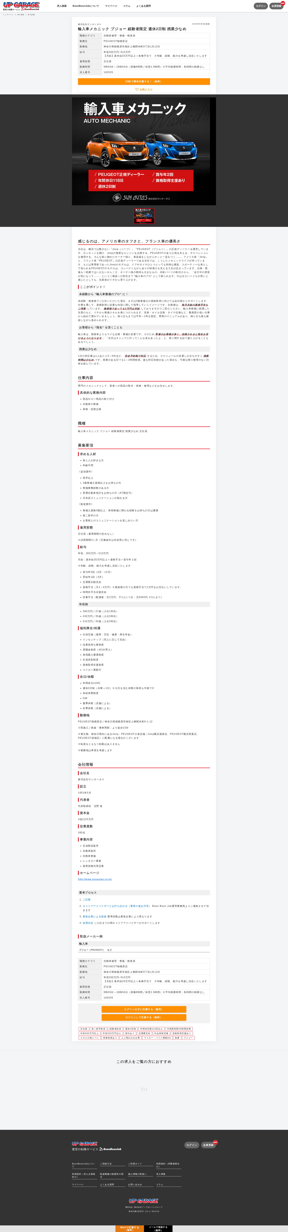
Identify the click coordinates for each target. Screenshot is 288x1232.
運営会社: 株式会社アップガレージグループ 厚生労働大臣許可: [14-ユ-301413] (144, 1209)
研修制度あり (110, 1038)
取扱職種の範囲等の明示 (111, 1175)
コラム (126, 6)
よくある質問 (143, 6)
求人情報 (161, 1174)
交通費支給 (144, 1033)
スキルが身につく (89, 1038)
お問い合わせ (135, 1184)
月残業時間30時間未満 (179, 1029)
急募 (177, 1038)
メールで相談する (158, 1229)
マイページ (111, 6)
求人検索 (62, 6)
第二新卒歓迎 (99, 1029)
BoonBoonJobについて (86, 6)
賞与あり (130, 1033)
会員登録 (278, 5)
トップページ (8, 14)
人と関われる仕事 (130, 1038)
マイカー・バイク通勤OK (157, 1038)
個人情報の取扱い (137, 1174)
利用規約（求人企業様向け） (83, 1175)
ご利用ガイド (135, 1163)
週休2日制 (130, 1029)
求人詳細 (31, 14)
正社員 (83, 1029)
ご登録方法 (106, 1163)
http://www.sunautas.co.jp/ (95, 879)
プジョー (188, 1038)
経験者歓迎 (115, 1029)
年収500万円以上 (112, 1033)
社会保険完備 (161, 1033)
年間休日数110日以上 (151, 1029)
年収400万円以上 (89, 1033)
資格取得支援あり (181, 1033)
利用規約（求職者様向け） (168, 1165)
